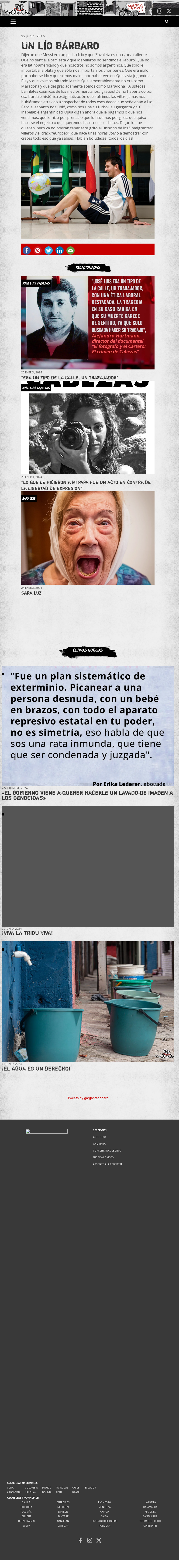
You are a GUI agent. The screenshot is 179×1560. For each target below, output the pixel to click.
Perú (59, 1492)
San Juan (63, 1521)
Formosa (104, 1526)
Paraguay (62, 1487)
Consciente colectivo (107, 1150)
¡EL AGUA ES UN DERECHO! (36, 1068)
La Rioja (63, 1526)
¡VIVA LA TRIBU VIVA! (27, 933)
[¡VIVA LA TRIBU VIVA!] (87, 866)
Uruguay (30, 1492)
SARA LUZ (31, 593)
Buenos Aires (26, 1521)
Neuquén (63, 1507)
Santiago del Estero (104, 1521)
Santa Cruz (150, 1516)
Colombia (31, 1487)
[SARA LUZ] (88, 538)
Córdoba (26, 1507)
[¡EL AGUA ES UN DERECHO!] (87, 1002)
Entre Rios (63, 1502)
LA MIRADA (99, 1144)
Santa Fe (63, 1516)
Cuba (10, 1487)
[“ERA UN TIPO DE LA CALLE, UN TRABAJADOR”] (88, 323)
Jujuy (26, 1526)
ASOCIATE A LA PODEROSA (107, 1164)
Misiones (150, 1511)
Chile (75, 1487)
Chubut (26, 1516)
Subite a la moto (103, 1157)
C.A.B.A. (26, 1502)
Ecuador (90, 1487)
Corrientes (150, 1526)
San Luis (63, 1511)
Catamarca (150, 1507)
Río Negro (104, 1502)
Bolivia (47, 1492)
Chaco (104, 1511)
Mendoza (105, 1507)
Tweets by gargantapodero (88, 1098)
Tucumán (26, 1511)
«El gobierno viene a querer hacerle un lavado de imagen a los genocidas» (87, 795)
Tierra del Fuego (150, 1521)
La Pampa (150, 1502)
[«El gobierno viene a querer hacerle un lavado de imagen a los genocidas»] (87, 726)
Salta (104, 1516)
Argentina (14, 1492)
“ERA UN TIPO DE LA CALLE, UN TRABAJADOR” (69, 377)
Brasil (76, 1492)
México (46, 1487)
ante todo (99, 1137)
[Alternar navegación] (13, 21)
